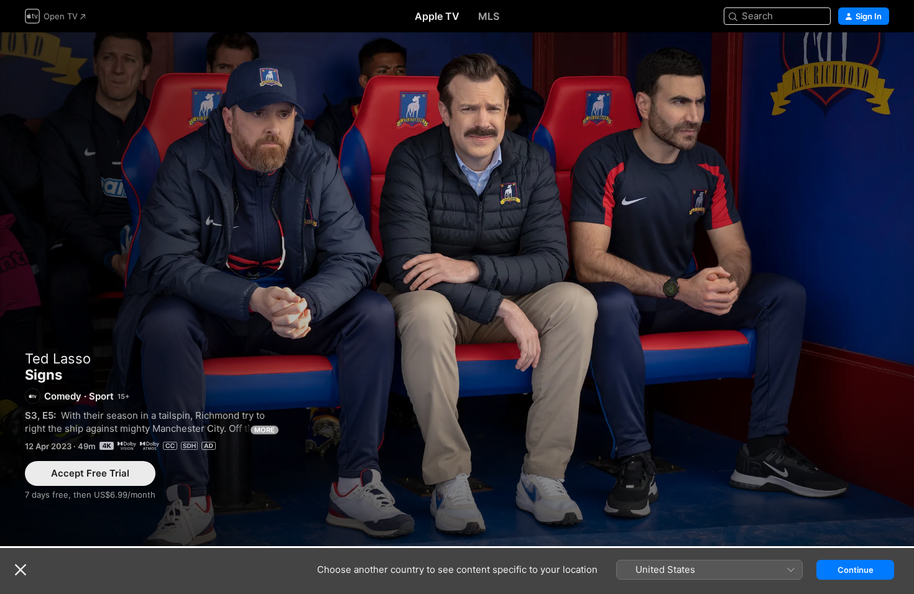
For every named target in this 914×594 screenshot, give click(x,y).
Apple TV (437, 16)
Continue (856, 570)
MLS (488, 16)
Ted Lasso (58, 358)
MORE (264, 430)
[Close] (20, 569)
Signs (457, 289)
